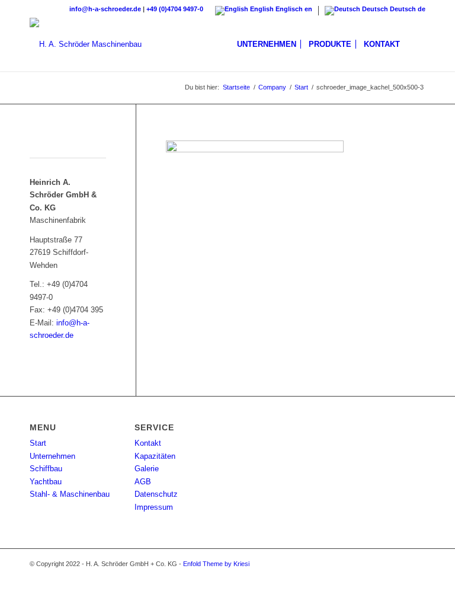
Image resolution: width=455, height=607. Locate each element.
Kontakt (147, 443)
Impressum (153, 507)
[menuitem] (266, 44)
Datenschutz (156, 494)
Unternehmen (52, 456)
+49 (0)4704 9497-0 (174, 8)
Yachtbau (46, 481)
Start (38, 443)
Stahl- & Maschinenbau (70, 494)
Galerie (146, 468)
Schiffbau (46, 468)
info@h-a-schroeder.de (105, 8)
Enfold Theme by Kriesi (216, 563)
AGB (142, 481)
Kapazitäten (154, 456)
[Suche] (415, 44)
